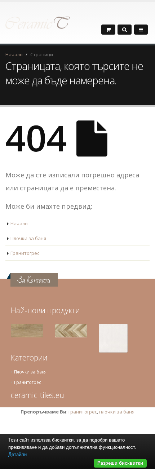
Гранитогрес (24, 253)
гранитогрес (82, 411)
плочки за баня (116, 411)
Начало (14, 54)
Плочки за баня (28, 238)
